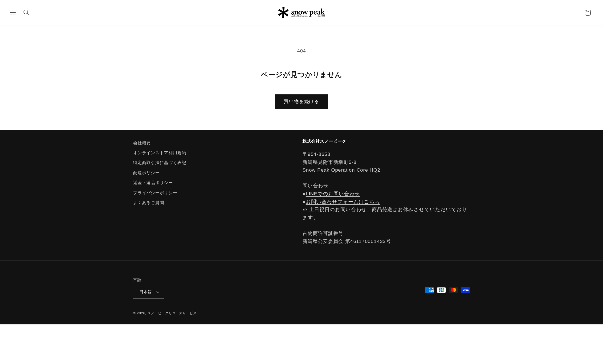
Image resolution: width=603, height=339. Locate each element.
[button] (13, 12)
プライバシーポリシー (155, 192)
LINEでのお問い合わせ (333, 193)
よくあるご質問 (148, 202)
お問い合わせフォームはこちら (343, 201)
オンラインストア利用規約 (159, 152)
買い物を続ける (301, 101)
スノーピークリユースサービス (172, 313)
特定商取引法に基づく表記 (159, 162)
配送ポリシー (146, 172)
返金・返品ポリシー (153, 182)
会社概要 (142, 143)
